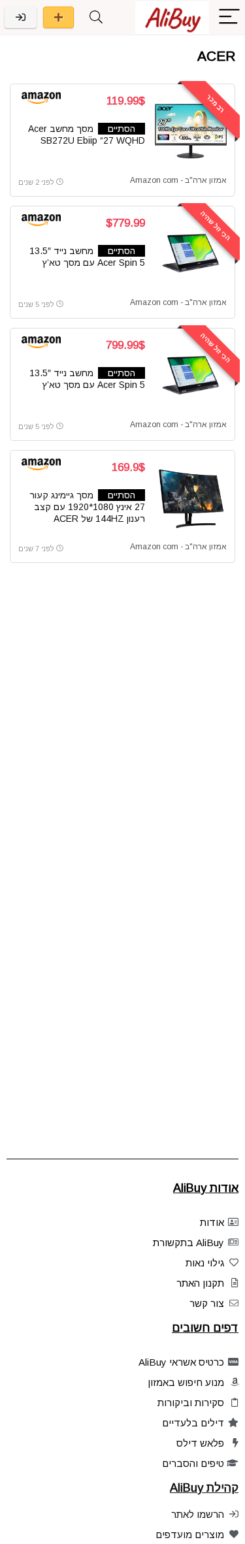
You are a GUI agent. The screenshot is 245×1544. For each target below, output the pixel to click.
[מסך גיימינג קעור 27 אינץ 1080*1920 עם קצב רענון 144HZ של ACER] (191, 497)
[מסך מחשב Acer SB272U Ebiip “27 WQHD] (191, 131)
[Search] (96, 17)
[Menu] (229, 17)
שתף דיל (58, 17)
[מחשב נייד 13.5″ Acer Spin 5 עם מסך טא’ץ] (191, 253)
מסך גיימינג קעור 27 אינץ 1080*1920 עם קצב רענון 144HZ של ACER (87, 507)
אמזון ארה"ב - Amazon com (178, 180)
